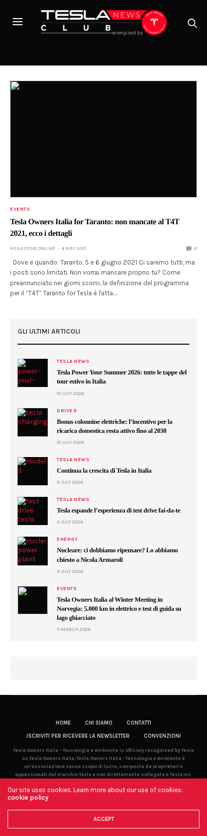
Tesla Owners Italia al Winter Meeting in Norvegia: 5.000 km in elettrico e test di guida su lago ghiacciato (119, 608)
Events (20, 209)
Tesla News (73, 361)
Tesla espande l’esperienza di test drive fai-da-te (118, 510)
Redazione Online (32, 248)
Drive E (67, 410)
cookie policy (28, 797)
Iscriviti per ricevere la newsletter (78, 736)
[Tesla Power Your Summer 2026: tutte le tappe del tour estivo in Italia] (33, 373)
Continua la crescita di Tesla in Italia (104, 470)
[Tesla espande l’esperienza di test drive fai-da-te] (33, 511)
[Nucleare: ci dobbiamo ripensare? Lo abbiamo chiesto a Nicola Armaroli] (33, 551)
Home (63, 723)
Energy (67, 539)
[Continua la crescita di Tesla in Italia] (33, 471)
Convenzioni (162, 736)
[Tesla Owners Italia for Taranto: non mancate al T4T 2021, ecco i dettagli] (103, 139)
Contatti (139, 723)
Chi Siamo (99, 723)
